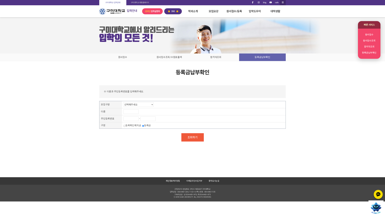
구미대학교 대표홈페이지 (140, 3)
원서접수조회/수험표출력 (169, 57)
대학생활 (275, 11)
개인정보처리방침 (173, 181)
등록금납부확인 (262, 57)
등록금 (147, 125)
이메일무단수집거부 (194, 181)
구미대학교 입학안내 (112, 3)
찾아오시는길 (214, 181)
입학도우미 (255, 11)
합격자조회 (215, 57)
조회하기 (193, 137)
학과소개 (193, 11)
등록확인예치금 (133, 125)
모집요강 (213, 11)
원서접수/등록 (234, 11)
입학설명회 (152, 11)
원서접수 (122, 57)
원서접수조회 (369, 40)
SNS (173, 11)
